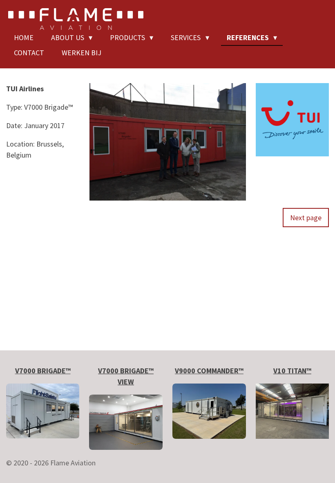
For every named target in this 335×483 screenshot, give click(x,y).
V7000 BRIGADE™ (43, 370)
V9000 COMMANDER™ (209, 370)
